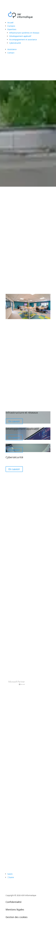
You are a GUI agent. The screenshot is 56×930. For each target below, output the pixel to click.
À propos (11, 26)
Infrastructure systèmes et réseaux (24, 32)
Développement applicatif (20, 36)
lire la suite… (11, 592)
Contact (10, 52)
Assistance (12, 49)
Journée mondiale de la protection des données (24, 577)
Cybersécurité (15, 43)
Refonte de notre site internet (22, 627)
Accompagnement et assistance (23, 39)
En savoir (14, 421)
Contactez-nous (18, 797)
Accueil (10, 22)
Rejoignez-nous (18, 67)
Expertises (11, 29)
